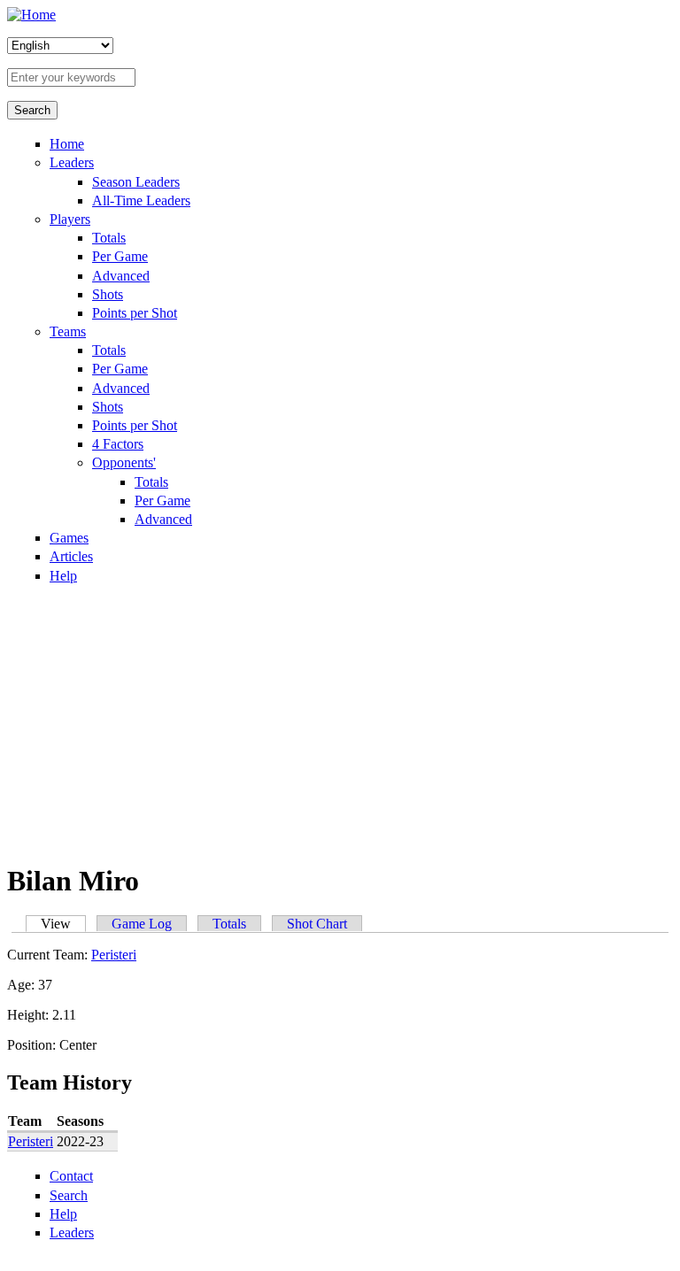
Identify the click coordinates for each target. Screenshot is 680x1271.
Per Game (120, 256)
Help (63, 575)
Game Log (142, 923)
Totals (109, 237)
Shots (107, 294)
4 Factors (117, 443)
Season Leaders (136, 181)
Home (67, 143)
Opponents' (124, 462)
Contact (71, 1175)
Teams (68, 331)
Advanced (121, 275)
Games (69, 537)
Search (69, 1195)
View (63, 923)
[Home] (31, 14)
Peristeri (113, 954)
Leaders (72, 162)
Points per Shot (134, 312)
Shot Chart (317, 923)
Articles (71, 556)
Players (70, 219)
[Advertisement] (340, 722)
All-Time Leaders (141, 200)
